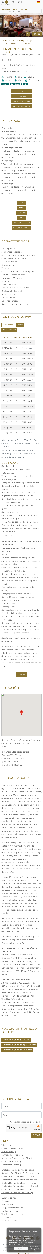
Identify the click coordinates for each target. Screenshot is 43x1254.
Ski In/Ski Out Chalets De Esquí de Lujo (20, 1173)
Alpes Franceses (12, 44)
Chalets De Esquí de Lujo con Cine (17, 1176)
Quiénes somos (8, 1198)
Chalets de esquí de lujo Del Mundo (17, 1050)
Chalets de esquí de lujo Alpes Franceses (19, 1045)
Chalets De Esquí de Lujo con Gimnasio (20, 1186)
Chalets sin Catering (11, 1165)
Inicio (4, 40)
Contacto (5, 1201)
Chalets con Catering (11, 1161)
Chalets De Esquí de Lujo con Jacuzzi (19, 1180)
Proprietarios (7, 1204)
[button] (39, 2)
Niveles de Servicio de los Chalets (17, 1158)
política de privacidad (29, 1122)
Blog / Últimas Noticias (12, 1208)
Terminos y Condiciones (12, 1214)
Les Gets (26, 44)
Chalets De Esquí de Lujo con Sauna (18, 1183)
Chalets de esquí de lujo (20, 40)
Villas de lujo (7, 1145)
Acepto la (25, 1122)
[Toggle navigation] (38, 11)
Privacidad (6, 1217)
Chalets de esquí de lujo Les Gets (16, 1040)
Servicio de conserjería (12, 1155)
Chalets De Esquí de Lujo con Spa (17, 1189)
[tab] (7, 325)
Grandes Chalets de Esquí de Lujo (17, 1193)
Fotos (37, 34)
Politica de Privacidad (30, 1246)
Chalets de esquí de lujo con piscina (18, 1170)
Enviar (36, 1135)
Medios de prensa (9, 1211)
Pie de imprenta (9, 1221)
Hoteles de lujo (8, 1152)
